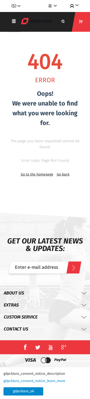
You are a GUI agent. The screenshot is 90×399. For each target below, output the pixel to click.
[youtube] (50, 347)
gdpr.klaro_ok (23, 391)
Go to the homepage (37, 174)
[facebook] (25, 347)
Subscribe (73, 268)
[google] (63, 347)
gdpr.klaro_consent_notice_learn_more (34, 381)
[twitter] (37, 347)
